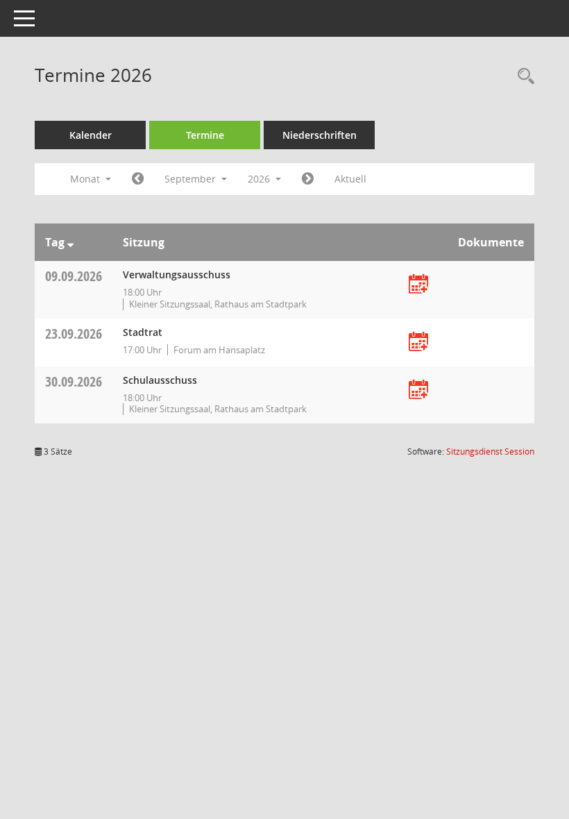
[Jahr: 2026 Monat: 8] (137, 179)
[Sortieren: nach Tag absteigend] (70, 242)
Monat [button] (86, 178)
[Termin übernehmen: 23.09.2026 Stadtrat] (418, 342)
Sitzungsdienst (490, 451)
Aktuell (350, 178)
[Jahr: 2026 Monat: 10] (307, 179)
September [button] (191, 178)
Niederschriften (319, 135)
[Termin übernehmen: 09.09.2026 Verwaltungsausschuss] (418, 285)
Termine (205, 135)
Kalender (90, 135)
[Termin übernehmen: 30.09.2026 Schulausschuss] (418, 390)
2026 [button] (260, 178)
